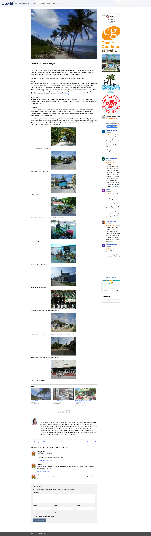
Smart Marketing (57, 400)
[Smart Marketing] (63, 394)
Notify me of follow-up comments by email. (47, 513)
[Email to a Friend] (63, 411)
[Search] (16, 3)
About (54, 3)
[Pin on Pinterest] (66, 411)
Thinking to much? (39, 442)
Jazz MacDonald (111, 131)
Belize (29, 3)
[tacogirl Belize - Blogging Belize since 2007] (7, 3)
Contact (59, 3)
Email (56, 505)
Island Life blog (64, 94)
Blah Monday (34, 400)
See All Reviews (111, 277)
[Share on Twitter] (61, 411)
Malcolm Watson (111, 245)
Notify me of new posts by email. (44, 516)
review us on (111, 126)
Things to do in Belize (39, 3)
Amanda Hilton (111, 221)
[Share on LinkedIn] (69, 411)
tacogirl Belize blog (113, 116)
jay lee (108, 190)
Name (35, 505)
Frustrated (90, 442)
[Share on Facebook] (58, 411)
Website (78, 505)
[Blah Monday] (41, 394)
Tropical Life (34, 61)
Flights (24, 3)
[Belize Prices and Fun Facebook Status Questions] (85, 394)
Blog (48, 3)
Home (19, 3)
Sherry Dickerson (111, 158)
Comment (36, 492)
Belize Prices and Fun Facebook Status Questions (83, 401)
